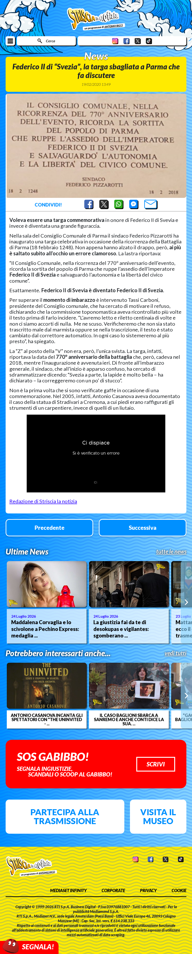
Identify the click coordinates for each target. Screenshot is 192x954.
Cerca (50, 41)
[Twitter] (138, 41)
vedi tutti (175, 653)
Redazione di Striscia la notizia (43, 501)
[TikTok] (149, 41)
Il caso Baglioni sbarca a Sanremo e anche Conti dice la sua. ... (129, 719)
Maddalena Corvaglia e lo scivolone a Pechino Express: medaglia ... (45, 629)
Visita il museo (158, 816)
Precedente (49, 527)
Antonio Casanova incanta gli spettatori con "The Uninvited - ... (47, 719)
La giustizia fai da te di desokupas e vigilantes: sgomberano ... (121, 629)
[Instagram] (115, 41)
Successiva (142, 527)
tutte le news (171, 551)
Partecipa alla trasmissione (64, 816)
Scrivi (156, 764)
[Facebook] (126, 41)
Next (186, 602)
